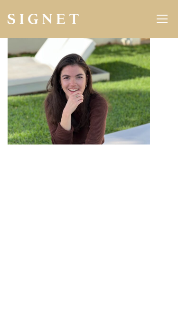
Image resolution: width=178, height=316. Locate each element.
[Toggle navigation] (162, 19)
